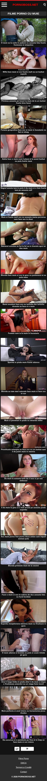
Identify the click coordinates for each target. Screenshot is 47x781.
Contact (23, 772)
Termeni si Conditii (23, 767)
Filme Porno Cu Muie (23, 13)
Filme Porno (23, 758)
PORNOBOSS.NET (25, 4)
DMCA (24, 763)
